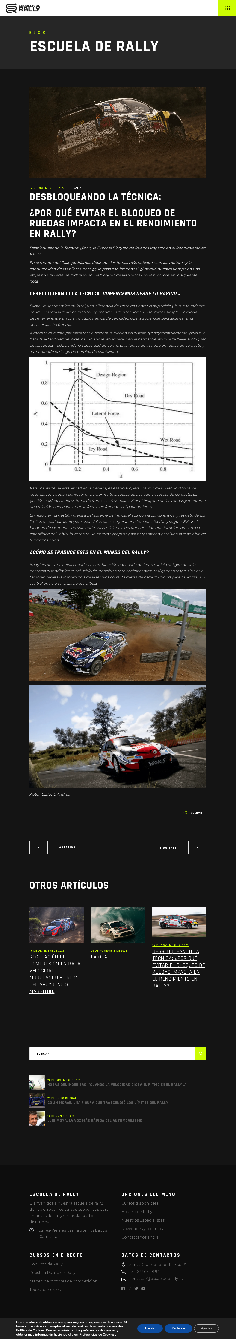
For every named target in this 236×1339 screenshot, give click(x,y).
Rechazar (178, 1328)
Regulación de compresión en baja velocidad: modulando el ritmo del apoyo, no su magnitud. (55, 974)
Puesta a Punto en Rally (52, 1272)
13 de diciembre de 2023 (47, 188)
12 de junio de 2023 (62, 1116)
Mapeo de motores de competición (64, 1281)
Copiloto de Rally (46, 1264)
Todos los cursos (45, 1290)
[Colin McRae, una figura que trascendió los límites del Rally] (37, 1100)
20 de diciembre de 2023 (65, 1080)
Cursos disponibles (139, 1203)
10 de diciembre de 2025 (47, 951)
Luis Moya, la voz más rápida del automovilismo (94, 1120)
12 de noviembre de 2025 (170, 945)
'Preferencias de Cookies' (97, 1335)
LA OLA (99, 956)
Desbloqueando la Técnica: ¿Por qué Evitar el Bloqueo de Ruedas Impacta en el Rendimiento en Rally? (178, 968)
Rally (78, 188)
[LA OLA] (118, 925)
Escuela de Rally (136, 1212)
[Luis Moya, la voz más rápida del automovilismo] (37, 1118)
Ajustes (206, 1328)
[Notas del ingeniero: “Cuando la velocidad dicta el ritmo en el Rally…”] (37, 1082)
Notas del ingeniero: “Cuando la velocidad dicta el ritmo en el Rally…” (117, 1084)
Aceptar (150, 1328)
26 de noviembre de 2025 (109, 951)
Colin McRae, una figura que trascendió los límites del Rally (107, 1102)
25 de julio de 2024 (61, 1098)
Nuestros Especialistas (143, 1220)
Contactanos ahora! (140, 1237)
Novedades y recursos (142, 1229)
